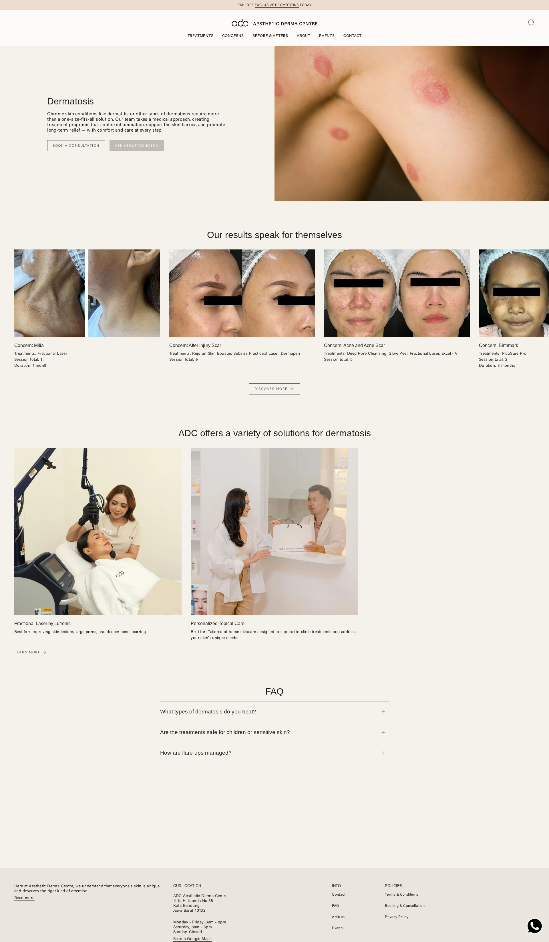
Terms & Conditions (401, 895)
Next (540, 293)
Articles (338, 917)
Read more (24, 898)
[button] (200, 35)
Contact (338, 895)
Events (337, 928)
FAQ (335, 906)
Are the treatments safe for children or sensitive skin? (225, 732)
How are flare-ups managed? (196, 753)
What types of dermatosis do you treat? (208, 712)
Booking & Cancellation (405, 906)
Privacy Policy (396, 917)
